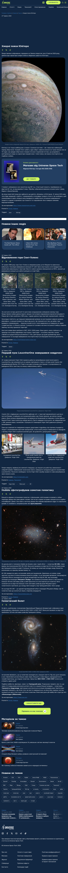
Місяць (19, 785)
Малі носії (22, 484)
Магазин (4, 856)
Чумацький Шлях (16, 789)
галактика (16, 793)
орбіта (5, 797)
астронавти (46, 789)
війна (61, 789)
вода (54, 789)
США (26, 785)
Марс (11, 785)
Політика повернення (24, 856)
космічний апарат (49, 793)
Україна (51, 7)
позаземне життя (16, 797)
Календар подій (22, 867)
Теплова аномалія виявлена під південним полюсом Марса (22, 731)
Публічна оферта (23, 863)
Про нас (4, 852)
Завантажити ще (34, 703)
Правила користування (50, 856)
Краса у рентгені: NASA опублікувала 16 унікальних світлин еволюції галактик (28, 742)
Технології (28, 7)
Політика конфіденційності (51, 852)
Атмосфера (23, 781)
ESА (13, 777)
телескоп (60, 797)
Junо (10, 212)
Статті (12, 7)
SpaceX (5, 781)
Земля (10, 346)
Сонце (33, 785)
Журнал (4, 859)
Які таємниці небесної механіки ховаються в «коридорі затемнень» (25, 765)
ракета (41, 797)
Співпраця (5, 863)
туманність (6, 801)
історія (33, 801)
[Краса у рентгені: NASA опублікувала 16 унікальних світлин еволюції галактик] (8, 737)
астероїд (35, 789)
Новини (4, 7)
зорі (30, 793)
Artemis (5, 777)
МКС (4, 785)
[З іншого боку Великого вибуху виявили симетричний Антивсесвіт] (8, 748)
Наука (19, 7)
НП (30, 484)
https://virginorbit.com (20, 477)
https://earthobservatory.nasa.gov (24, 339)
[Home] (6, 2)
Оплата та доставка (24, 852)
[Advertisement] (34, 32)
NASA (44, 777)
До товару (31, 179)
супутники (50, 797)
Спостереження (39, 7)
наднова (60, 793)
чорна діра (24, 801)
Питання (18, 758)
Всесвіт (33, 781)
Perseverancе (54, 777)
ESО (19, 777)
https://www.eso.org (20, 697)
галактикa (6, 793)
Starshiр (14, 781)
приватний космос (30, 797)
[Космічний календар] (43, 2)
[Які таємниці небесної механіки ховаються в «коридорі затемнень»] (8, 760)
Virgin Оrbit (12, 484)
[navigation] (62, 2)
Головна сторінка (6, 13)
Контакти (5, 867)
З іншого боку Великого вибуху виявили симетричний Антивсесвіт (24, 754)
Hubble (26, 777)
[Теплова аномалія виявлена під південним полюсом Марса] (8, 725)
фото (15, 801)
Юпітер (18, 212)
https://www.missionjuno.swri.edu (24, 205)
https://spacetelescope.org (22, 594)
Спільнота (53, 2)
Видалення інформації (24, 859)
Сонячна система (44, 785)
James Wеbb (35, 777)
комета (38, 793)
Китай (59, 781)
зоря (24, 793)
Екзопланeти (42, 781)
